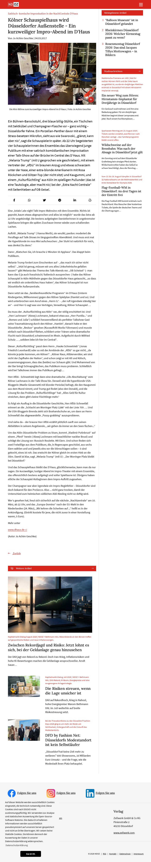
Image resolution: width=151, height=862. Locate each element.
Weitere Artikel (24, 568)
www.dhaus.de (16, 529)
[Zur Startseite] (13, 4)
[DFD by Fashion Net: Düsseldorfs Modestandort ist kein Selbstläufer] (24, 730)
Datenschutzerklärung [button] (17, 845)
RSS (104, 853)
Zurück (16, 553)
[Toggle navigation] (141, 4)
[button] (14, 200)
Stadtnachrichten (113, 71)
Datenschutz (125, 853)
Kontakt (112, 853)
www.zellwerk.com (124, 832)
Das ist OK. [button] (30, 854)
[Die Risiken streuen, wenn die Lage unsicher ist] (24, 686)
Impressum (139, 853)
